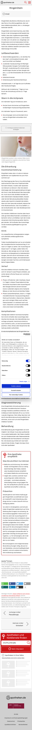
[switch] (28, 365)
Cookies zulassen (16, 386)
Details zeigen (23, 381)
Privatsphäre (21, 721)
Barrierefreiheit (23, 724)
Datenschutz (11, 721)
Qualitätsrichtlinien (10, 724)
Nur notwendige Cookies (16, 394)
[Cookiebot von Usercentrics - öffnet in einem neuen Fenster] (23, 334)
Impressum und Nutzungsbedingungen (16, 718)
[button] (4, 583)
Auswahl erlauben (16, 390)
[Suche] (25, 2)
